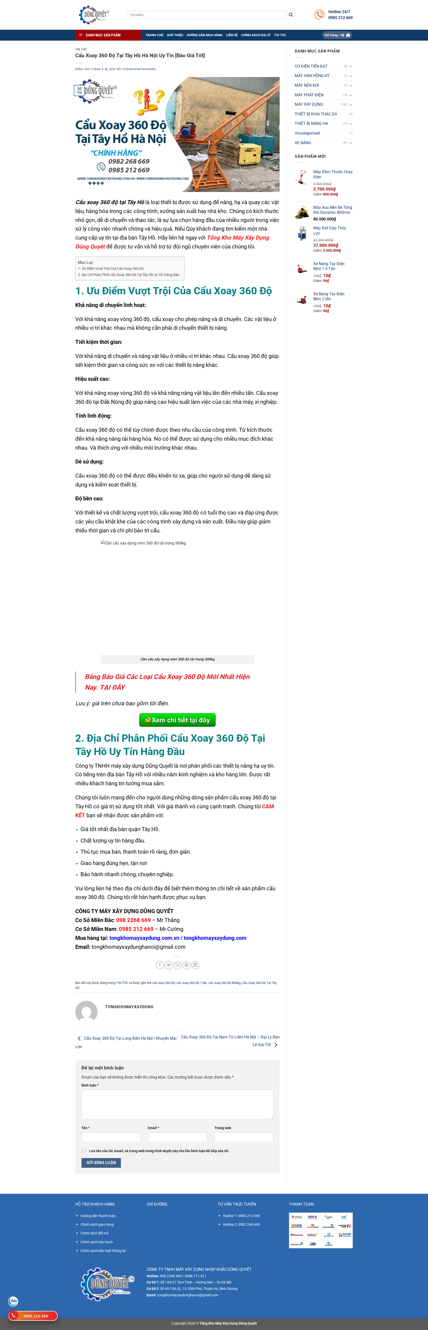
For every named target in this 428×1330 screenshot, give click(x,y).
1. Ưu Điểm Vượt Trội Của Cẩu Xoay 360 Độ (111, 269)
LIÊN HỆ (232, 35)
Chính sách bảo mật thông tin (103, 1251)
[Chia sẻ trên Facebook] (160, 965)
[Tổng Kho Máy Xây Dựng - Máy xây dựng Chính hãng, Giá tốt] (93, 14)
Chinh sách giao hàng (97, 1224)
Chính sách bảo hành (96, 1242)
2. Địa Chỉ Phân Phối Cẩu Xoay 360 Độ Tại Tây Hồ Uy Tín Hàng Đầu (128, 275)
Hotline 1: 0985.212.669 (241, 1216)
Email (153, 1128)
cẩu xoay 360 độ (163, 983)
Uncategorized (307, 133)
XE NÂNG (303, 142)
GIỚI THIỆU (175, 35)
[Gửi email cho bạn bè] (178, 965)
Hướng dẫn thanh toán (98, 1216)
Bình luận (90, 1085)
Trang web (222, 1128)
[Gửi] (291, 15)
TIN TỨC (280, 35)
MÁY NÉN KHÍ (307, 85)
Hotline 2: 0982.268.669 (241, 1224)
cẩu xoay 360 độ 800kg (224, 983)
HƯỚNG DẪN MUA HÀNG (205, 35)
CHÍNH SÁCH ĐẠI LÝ (255, 35)
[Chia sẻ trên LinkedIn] (195, 965)
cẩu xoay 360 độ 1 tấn (191, 983)
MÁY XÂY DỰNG (309, 104)
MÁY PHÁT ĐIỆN (309, 95)
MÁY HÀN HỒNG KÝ (312, 76)
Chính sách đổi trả (94, 1233)
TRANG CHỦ (154, 35)
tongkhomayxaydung (139, 69)
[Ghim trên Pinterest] (187, 965)
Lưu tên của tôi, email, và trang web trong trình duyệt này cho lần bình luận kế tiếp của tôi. (159, 1151)
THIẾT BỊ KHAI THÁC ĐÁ (316, 114)
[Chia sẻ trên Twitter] (169, 965)
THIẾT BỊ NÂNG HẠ (311, 123)
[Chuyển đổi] (351, 66)
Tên (85, 1128)
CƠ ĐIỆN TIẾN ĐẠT (311, 66)
